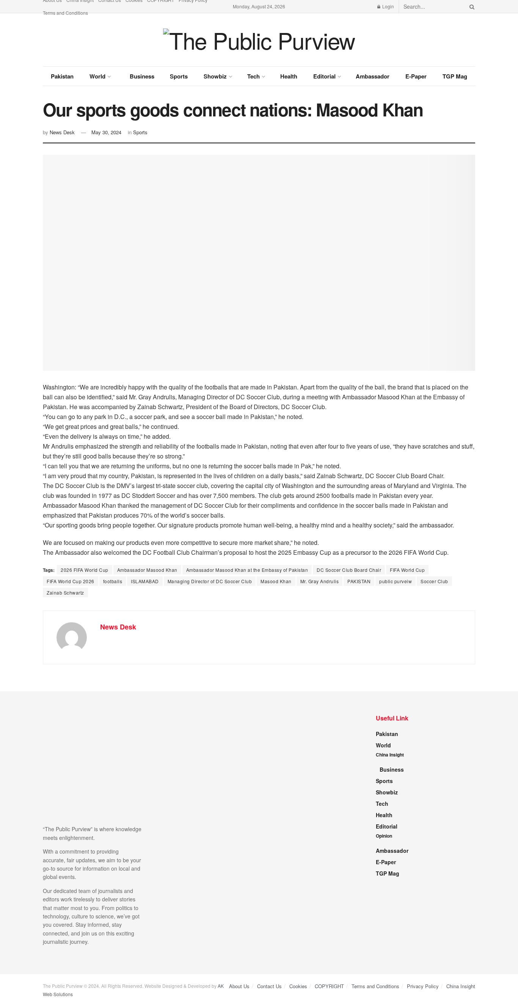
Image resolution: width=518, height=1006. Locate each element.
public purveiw (395, 581)
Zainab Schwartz (65, 592)
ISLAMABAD (145, 581)
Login (387, 6)
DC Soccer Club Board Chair (349, 570)
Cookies (298, 986)
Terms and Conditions (65, 12)
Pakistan (62, 76)
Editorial (324, 76)
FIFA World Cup (407, 570)
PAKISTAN (358, 581)
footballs (112, 581)
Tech (253, 76)
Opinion (384, 835)
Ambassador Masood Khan (147, 570)
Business (142, 76)
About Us (239, 986)
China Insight (390, 754)
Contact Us (269, 986)
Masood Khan (276, 581)
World (97, 76)
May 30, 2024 (106, 132)
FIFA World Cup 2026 (70, 581)
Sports (179, 76)
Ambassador (372, 76)
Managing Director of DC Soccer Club (210, 581)
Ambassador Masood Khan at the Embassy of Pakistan (247, 570)
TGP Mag (455, 76)
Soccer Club (434, 581)
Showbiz (215, 76)
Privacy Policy (423, 986)
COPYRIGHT (329, 986)
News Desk (62, 132)
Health (288, 76)
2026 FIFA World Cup (84, 570)
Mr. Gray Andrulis (319, 581)
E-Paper (416, 76)
